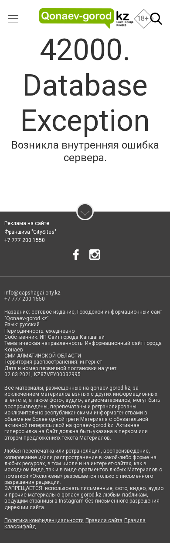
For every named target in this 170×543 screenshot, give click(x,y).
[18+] (86, 18)
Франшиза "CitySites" (30, 232)
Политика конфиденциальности (44, 520)
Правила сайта (103, 520)
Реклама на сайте (26, 223)
